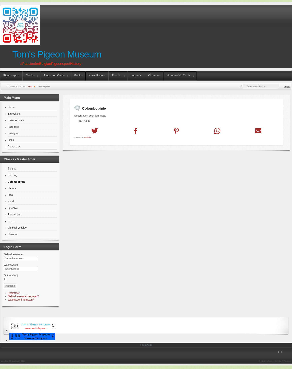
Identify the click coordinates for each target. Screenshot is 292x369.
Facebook (13, 126)
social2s (87, 137)
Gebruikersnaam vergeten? (23, 296)
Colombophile (16, 181)
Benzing (12, 175)
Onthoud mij (11, 275)
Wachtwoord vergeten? (21, 299)
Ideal (10, 194)
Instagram (13, 133)
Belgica (12, 168)
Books (78, 75)
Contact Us (14, 146)
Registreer (13, 292)
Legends (136, 75)
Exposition (14, 113)
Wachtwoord (11, 264)
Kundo (11, 201)
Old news (154, 75)
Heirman (12, 188)
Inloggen (10, 285)
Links (11, 139)
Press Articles (16, 120)
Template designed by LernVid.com (274, 361)
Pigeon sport (11, 75)
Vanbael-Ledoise (17, 227)
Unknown (13, 234)
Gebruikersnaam (13, 254)
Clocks (30, 75)
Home (11, 107)
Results (116, 75)
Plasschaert (14, 214)
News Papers (97, 75)
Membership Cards (178, 75)
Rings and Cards (54, 75)
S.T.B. (11, 221)
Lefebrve (13, 207)
